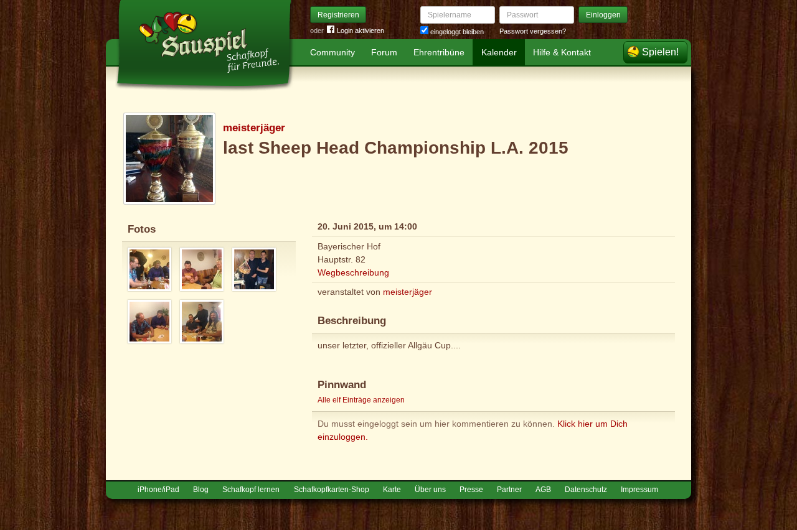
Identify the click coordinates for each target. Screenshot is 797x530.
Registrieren (338, 15)
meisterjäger (254, 128)
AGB (543, 489)
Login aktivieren (360, 30)
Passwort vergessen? (532, 31)
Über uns (430, 489)
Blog (201, 489)
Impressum (639, 489)
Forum (384, 52)
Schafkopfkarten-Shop (331, 489)
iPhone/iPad (158, 489)
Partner (509, 489)
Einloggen (603, 15)
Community (332, 52)
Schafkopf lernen (251, 489)
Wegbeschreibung (353, 272)
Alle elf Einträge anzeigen (361, 400)
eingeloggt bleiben (456, 31)
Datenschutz (586, 489)
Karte (392, 489)
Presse (471, 489)
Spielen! (660, 52)
